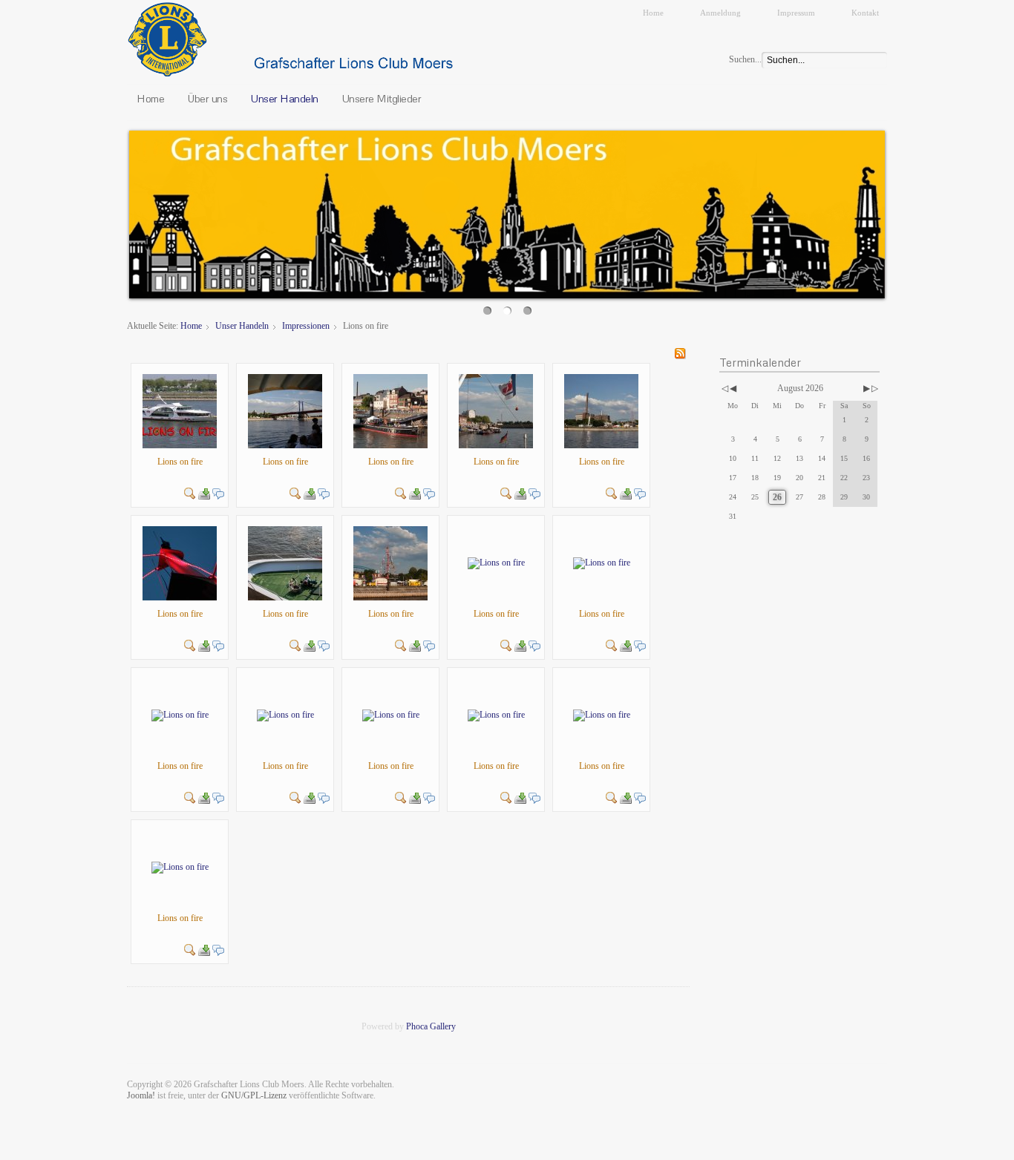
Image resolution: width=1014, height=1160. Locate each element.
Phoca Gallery (431, 1026)
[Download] (204, 492)
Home (653, 12)
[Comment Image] (218, 492)
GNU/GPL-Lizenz (254, 1095)
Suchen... (745, 59)
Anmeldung (720, 12)
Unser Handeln (284, 98)
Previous (113, 211)
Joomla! (141, 1095)
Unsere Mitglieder (381, 98)
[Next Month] (866, 389)
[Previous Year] (724, 389)
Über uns (207, 98)
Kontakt (865, 12)
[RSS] (680, 352)
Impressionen (306, 326)
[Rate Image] (179, 477)
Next (900, 211)
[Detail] (190, 492)
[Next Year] (873, 389)
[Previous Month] (733, 389)
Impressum (796, 12)
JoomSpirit (507, 1146)
